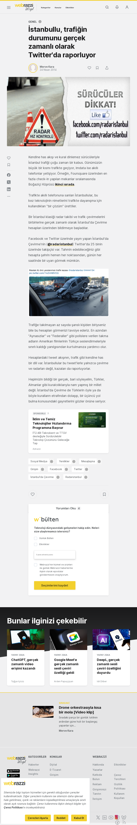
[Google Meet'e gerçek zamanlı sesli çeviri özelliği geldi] (68, 639)
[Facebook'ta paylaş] (9, 175)
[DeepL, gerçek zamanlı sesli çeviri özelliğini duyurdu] (111, 639)
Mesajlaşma (88, 461)
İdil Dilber (102, 681)
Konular (58, 8)
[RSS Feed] (123, 822)
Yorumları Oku (68, 508)
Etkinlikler (70, 8)
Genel (32, 21)
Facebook (56, 469)
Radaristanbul (73, 476)
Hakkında (98, 764)
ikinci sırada (64, 184)
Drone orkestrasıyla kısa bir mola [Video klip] (80, 709)
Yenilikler (64, 461)
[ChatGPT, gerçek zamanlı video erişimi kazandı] (25, 639)
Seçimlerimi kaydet (54, 585)
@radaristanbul (60, 244)
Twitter (78, 469)
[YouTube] (110, 817)
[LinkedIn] (104, 817)
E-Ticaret (55, 769)
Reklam (97, 784)
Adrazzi (37, 449)
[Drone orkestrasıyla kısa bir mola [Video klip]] (43, 712)
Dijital (53, 764)
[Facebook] (117, 822)
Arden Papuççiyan (63, 681)
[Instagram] (117, 817)
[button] (68, 293)
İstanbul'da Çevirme (42, 476)
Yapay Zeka (17, 655)
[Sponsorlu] (92, 420)
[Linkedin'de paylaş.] (9, 189)
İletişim (97, 798)
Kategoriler (45, 8)
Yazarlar (97, 769)
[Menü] (9, 8)
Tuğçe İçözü (17, 681)
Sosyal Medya (39, 461)
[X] (98, 817)
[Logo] (24, 7)
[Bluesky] (123, 817)
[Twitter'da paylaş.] (9, 182)
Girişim (34, 469)
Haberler (33, 764)
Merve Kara (66, 730)
